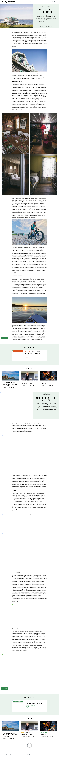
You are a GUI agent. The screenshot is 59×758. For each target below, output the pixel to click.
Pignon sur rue (37, 1)
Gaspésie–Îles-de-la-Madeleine (46, 26)
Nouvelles (3, 754)
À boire (31, 1)
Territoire (27, 1)
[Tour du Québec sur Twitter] (56, 2)
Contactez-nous (13, 754)
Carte (18, 1)
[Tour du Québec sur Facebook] (54, 2)
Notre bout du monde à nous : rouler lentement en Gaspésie (10, 384)
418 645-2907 (28, 356)
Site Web (27, 357)
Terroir (22, 1)
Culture (43, 1)
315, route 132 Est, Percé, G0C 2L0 (31, 354)
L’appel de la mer (45, 383)
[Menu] (2, 1)
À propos (7, 754)
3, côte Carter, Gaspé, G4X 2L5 (30, 705)
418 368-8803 (28, 706)
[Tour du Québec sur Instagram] (52, 2)
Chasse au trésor (26, 383)
